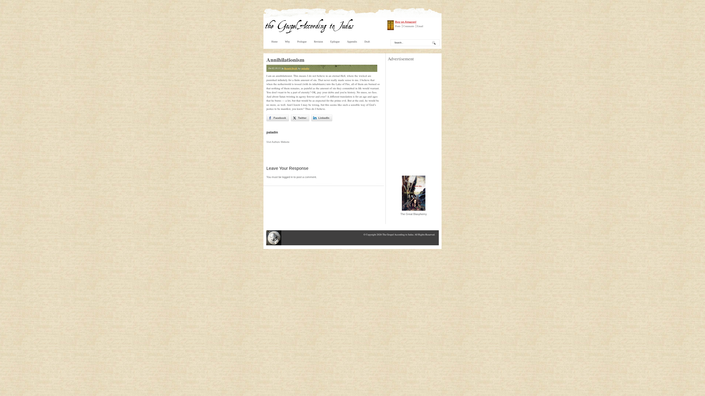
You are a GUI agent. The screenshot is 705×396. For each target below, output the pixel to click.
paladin (305, 68)
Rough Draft (290, 68)
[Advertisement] (413, 117)
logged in (287, 177)
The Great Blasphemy (413, 214)
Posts (398, 26)
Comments (409, 26)
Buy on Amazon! (405, 21)
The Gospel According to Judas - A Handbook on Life (309, 27)
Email (420, 26)
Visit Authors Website (277, 142)
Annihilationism (285, 60)
